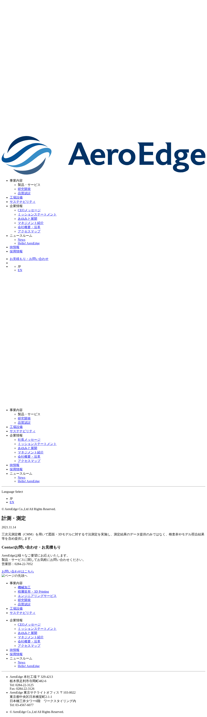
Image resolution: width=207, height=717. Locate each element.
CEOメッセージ (29, 210)
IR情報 (14, 247)
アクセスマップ (29, 231)
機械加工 (24, 587)
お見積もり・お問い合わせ (29, 259)
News (21, 239)
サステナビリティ (23, 201)
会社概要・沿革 (29, 227)
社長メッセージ (29, 439)
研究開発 (24, 189)
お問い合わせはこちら (18, 571)
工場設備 (16, 197)
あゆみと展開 (27, 218)
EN (20, 270)
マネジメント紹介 (31, 223)
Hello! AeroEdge (29, 243)
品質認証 (24, 193)
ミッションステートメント (37, 214)
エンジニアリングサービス (37, 596)
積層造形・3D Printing (33, 591)
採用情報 (16, 251)
